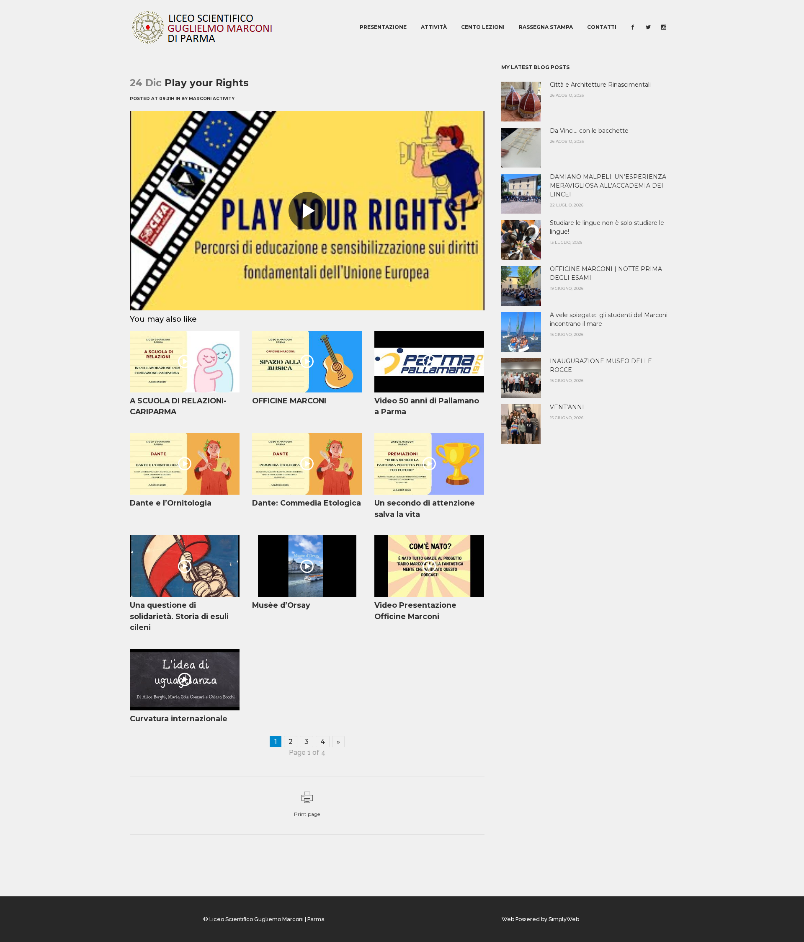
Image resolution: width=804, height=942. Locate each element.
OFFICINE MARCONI (289, 400)
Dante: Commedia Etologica (306, 502)
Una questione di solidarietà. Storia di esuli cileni (179, 616)
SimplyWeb (564, 919)
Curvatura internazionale (178, 718)
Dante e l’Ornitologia (170, 502)
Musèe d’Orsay (281, 605)
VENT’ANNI (567, 407)
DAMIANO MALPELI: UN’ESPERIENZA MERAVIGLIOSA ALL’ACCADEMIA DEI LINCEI (608, 185)
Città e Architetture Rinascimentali (600, 84)
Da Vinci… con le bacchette (589, 130)
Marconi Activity (211, 98)
